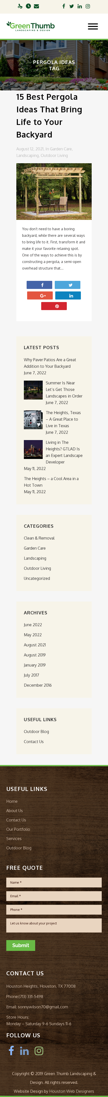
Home (12, 801)
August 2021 (35, 644)
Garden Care (61, 148)
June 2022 (33, 624)
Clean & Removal (39, 538)
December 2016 (38, 685)
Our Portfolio (18, 829)
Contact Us (34, 741)
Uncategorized (37, 578)
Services (14, 838)
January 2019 (35, 665)
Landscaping (27, 155)
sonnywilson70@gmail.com (42, 1006)
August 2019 (35, 654)
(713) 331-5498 (31, 996)
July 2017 (31, 675)
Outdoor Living (54, 155)
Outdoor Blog (36, 731)
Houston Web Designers (71, 1091)
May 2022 (33, 634)
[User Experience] (20, 6)
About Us (14, 810)
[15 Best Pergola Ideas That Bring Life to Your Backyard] (54, 191)
